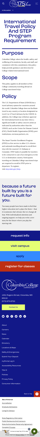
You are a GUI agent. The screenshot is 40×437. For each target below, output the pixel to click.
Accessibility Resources (11, 366)
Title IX (4, 370)
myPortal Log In (8, 361)
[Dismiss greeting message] (29, 429)
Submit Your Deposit (10, 357)
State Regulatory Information (12, 418)
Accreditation (7, 403)
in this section (6, 10)
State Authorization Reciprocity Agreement (17, 424)
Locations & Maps (9, 348)
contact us (13, 307)
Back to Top (28, 394)
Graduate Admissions (9, 407)
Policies (5, 375)
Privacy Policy (7, 379)
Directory (6, 343)
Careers (5, 330)
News (4, 334)
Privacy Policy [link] (20, 435)
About (4, 325)
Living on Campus (8, 411)
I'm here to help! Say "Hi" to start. (19, 431)
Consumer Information (11, 384)
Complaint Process (8, 427)
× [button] (38, 432)
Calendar (5, 339)
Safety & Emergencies (10, 352)
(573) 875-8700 (8, 301)
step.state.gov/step (13, 169)
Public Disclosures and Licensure (13, 421)
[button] (34, 431)
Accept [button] (32, 435)
